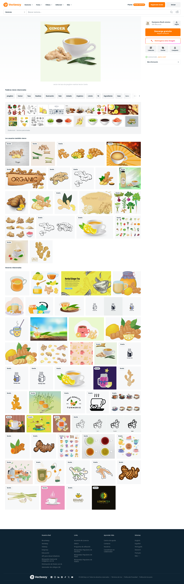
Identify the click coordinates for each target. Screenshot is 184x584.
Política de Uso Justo (145, 577)
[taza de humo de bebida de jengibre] (53, 498)
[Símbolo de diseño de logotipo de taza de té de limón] (78, 498)
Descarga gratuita (163, 32)
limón (90, 96)
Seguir (177, 24)
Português (138, 547)
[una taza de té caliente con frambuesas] (16, 251)
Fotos (38, 5)
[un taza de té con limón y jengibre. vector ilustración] (86, 329)
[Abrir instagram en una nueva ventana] (55, 577)
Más (68, 5)
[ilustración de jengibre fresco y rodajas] (17, 154)
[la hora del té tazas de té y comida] (129, 446)
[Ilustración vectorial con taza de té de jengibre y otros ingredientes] (39, 423)
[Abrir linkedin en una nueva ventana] (58, 577)
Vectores (27, 5)
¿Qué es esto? (162, 57)
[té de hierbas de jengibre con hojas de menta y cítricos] (86, 283)
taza (29, 96)
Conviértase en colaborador (109, 551)
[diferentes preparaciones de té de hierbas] (19, 472)
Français (138, 553)
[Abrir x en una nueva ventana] (69, 577)
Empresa (45, 550)
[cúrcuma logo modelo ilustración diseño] (74, 402)
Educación (45, 553)
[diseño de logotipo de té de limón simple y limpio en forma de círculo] (104, 498)
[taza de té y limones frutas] (61, 423)
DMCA (76, 544)
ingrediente (108, 96)
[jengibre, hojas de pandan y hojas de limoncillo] (43, 154)
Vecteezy (45, 544)
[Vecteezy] (12, 5)
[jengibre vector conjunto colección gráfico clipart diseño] (81, 154)
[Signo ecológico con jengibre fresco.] (25, 178)
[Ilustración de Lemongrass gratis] (45, 402)
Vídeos (47, 5)
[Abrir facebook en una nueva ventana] (51, 577)
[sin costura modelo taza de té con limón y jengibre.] (81, 353)
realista (38, 96)
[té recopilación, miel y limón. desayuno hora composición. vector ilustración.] (39, 306)
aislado (69, 96)
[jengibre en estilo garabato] (103, 472)
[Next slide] (137, 96)
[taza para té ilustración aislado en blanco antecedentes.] (126, 402)
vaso (119, 96)
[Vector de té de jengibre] (124, 154)
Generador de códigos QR (51, 567)
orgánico (79, 96)
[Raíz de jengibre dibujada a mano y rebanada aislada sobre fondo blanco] (41, 251)
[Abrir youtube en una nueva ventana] (72, 577)
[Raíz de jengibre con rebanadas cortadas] (16, 202)
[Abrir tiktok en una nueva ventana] (65, 577)
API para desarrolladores (51, 556)
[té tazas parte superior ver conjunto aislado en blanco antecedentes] (98, 446)
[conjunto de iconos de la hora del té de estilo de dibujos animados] (69, 446)
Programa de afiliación (82, 547)
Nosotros (107, 547)
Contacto (107, 544)
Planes (130, 5)
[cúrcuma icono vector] (17, 446)
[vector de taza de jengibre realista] (105, 353)
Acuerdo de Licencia (81, 540)
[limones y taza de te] (15, 423)
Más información (152, 62)
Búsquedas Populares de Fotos (83, 556)
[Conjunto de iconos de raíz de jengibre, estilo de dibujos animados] (20, 227)
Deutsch (138, 550)
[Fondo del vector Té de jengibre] (95, 202)
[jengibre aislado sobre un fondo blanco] (59, 178)
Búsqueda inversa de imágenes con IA (49, 560)
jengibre (10, 96)
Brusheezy (45, 540)
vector (20, 96)
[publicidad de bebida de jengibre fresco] (130, 178)
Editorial (59, 5)
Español (137, 544)
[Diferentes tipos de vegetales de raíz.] (127, 202)
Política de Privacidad (130, 577)
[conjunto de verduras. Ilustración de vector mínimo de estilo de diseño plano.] (128, 227)
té (98, 96)
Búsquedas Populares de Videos (83, 560)
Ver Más (132, 121)
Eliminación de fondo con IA (52, 564)
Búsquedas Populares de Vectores (83, 551)
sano (127, 96)
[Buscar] (171, 12)
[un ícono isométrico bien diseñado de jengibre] (41, 202)
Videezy (44, 547)
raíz (60, 96)
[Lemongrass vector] (22, 498)
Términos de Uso (116, 577)
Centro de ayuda (110, 540)
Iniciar (173, 5)
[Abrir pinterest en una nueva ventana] (62, 577)
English (137, 540)
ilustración (50, 96)
